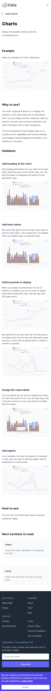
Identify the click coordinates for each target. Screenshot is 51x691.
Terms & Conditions (36, 631)
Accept (26, 687)
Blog (29, 613)
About (30, 603)
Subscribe (25, 664)
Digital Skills (7, 603)
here (15, 518)
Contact (5, 621)
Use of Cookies (34, 636)
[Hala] (9, 4)
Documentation (9, 626)
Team (30, 608)
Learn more (27, 681)
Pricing (5, 608)
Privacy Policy (33, 626)
